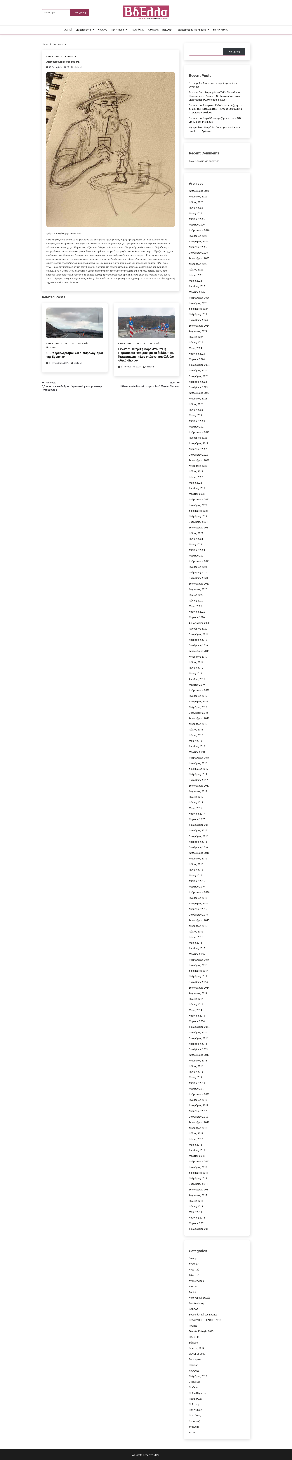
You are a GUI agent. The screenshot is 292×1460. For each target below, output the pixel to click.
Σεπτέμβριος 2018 (199, 718)
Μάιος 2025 (195, 280)
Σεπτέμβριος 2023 (199, 393)
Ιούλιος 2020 (196, 595)
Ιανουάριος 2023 (198, 437)
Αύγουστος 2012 (198, 1128)
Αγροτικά (194, 1269)
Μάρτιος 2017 (197, 819)
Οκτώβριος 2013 (198, 1049)
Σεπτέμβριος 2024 (199, 325)
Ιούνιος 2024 (196, 342)
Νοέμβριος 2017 (198, 774)
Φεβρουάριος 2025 (199, 297)
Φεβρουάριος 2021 (199, 561)
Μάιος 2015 (195, 942)
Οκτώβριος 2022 (198, 454)
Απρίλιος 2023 (197, 421)
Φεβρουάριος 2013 (199, 1094)
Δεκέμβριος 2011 (198, 1172)
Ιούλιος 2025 (196, 269)
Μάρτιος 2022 (197, 493)
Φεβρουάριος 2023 (199, 432)
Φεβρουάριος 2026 (199, 230)
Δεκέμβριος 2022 (198, 443)
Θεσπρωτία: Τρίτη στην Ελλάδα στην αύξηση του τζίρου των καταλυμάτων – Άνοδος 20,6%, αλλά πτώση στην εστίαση (215, 109)
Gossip (192, 1258)
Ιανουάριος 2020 (198, 628)
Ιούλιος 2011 (196, 1200)
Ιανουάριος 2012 (198, 1167)
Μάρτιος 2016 (197, 886)
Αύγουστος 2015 (198, 926)
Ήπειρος (102, 29)
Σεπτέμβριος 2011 (199, 1189)
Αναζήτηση (234, 51)
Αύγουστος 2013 (198, 1060)
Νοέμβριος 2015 (198, 909)
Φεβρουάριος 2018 (199, 757)
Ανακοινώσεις (197, 1280)
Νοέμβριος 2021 (198, 516)
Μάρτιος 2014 (197, 1021)
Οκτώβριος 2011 (198, 1184)
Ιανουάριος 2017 (198, 830)
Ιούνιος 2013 (196, 1071)
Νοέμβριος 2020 (198, 572)
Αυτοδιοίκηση (196, 1303)
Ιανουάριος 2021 (198, 566)
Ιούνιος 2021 (196, 538)
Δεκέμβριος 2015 (198, 903)
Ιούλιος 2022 (196, 471)
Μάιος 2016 (195, 875)
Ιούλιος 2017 (196, 796)
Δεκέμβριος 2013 (198, 1038)
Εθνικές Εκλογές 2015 (201, 1331)
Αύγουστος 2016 (198, 858)
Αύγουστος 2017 (198, 791)
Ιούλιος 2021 (196, 533)
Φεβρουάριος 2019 (199, 690)
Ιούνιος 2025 (196, 275)
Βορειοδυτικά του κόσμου (191, 29)
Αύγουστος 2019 (198, 656)
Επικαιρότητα (83, 29)
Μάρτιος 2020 (197, 617)
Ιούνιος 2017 (196, 802)
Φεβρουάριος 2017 (199, 824)
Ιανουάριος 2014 (198, 1032)
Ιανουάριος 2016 (198, 897)
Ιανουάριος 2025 (198, 303)
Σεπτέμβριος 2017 (199, 785)
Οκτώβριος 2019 (198, 645)
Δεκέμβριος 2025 (198, 241)
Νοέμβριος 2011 (198, 1178)
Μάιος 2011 (195, 1212)
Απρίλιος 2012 (197, 1150)
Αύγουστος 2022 (198, 465)
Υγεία (192, 1432)
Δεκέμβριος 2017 (198, 769)
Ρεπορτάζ (194, 1421)
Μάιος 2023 (195, 415)
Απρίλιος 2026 (197, 219)
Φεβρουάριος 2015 (199, 959)
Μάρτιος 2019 (197, 684)
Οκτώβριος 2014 (198, 982)
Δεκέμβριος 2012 (198, 1105)
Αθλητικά (153, 29)
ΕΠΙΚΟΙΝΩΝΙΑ (220, 29)
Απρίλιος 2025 (197, 286)
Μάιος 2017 (195, 808)
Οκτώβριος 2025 (198, 252)
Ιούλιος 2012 (196, 1133)
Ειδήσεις (193, 1342)
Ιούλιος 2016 (196, 864)
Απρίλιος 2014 (197, 1015)
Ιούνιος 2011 (196, 1206)
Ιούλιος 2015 (196, 931)
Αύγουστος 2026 (198, 196)
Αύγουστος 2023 (198, 398)
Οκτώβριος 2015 (198, 914)
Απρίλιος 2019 (197, 679)
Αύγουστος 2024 (198, 331)
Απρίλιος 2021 (197, 550)
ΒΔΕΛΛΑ (193, 1309)
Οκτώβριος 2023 (198, 387)
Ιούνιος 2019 (196, 667)
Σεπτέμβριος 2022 (199, 460)
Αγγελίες (194, 1264)
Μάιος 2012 (195, 1144)
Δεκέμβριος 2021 (198, 510)
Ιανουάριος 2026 (198, 235)
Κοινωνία (70, 56)
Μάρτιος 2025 (197, 292)
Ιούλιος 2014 (196, 998)
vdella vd (78, 67)
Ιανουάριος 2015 (198, 965)
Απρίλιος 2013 (197, 1083)
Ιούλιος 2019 (196, 662)
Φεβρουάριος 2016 (199, 892)
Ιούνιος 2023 (196, 409)
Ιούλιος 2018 (196, 729)
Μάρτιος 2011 (197, 1223)
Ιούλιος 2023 (196, 404)
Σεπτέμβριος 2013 (199, 1055)
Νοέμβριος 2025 (198, 247)
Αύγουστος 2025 (198, 264)
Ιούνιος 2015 (196, 937)
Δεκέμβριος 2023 (198, 376)
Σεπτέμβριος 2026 (199, 191)
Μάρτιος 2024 (197, 359)
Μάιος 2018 (195, 740)
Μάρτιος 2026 (197, 224)
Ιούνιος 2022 (196, 477)
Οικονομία (194, 1381)
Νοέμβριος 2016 (198, 841)
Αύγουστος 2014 (198, 993)
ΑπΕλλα (193, 1286)
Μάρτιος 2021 (197, 555)
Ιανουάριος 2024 (198, 370)
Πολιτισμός (117, 29)
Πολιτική (51, 347)
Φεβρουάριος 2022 (199, 499)
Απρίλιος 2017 (197, 813)
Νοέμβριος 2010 (198, 1376)
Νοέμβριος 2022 (198, 449)
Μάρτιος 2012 (197, 1155)
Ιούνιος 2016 (196, 869)
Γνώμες (193, 1325)
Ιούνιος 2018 (196, 735)
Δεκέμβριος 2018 (198, 701)
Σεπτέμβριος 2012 (199, 1122)
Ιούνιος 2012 (196, 1139)
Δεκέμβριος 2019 (198, 634)
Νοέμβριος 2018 (198, 707)
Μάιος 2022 (195, 482)
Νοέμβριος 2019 (198, 639)
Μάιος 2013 (195, 1077)
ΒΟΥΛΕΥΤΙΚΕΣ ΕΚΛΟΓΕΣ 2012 (205, 1320)
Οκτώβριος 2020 (198, 578)
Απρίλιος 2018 (197, 746)
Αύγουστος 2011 (198, 1195)
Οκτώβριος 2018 (198, 712)
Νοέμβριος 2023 (198, 381)
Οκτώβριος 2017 (198, 780)
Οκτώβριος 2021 (198, 522)
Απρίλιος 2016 (197, 881)
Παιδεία (193, 1387)
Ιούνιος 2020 (196, 600)
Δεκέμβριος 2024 (198, 308)
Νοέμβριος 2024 (198, 314)
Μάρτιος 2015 (197, 954)
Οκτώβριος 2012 (198, 1116)
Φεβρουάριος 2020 (199, 623)
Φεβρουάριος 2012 (199, 1161)
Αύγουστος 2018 (198, 724)
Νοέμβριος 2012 (198, 1111)
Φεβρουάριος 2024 (199, 364)
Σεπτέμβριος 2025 (199, 258)
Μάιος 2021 (195, 544)
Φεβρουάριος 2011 (199, 1228)
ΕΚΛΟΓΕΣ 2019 (197, 1353)
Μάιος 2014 (195, 1010)
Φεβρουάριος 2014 (199, 1026)
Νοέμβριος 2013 (198, 1043)
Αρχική (68, 29)
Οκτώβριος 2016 (198, 847)
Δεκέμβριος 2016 (198, 836)
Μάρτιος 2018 (197, 752)
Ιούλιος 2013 (196, 1066)
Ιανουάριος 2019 (198, 695)
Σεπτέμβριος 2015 (199, 920)
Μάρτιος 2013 (197, 1088)
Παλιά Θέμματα (197, 1393)
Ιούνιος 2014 (196, 1004)
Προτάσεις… (196, 1415)
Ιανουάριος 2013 (198, 1100)
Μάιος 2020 (195, 606)
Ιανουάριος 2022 (198, 505)
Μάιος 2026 (195, 213)
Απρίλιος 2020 (197, 611)
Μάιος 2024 (195, 348)
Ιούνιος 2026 (196, 207)
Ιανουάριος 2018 (198, 763)
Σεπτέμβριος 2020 (199, 583)
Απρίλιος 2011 (197, 1217)
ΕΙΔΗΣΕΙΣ (194, 1337)
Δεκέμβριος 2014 (198, 970)
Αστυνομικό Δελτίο (199, 1297)
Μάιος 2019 (195, 673)
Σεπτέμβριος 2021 (199, 527)
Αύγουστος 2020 (198, 589)
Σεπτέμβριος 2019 (199, 651)
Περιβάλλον (137, 29)
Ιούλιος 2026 (196, 202)
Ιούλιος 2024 (196, 336)
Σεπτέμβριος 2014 (199, 987)
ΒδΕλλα (166, 29)
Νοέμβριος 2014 (198, 976)
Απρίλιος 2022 (197, 488)
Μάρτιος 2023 (197, 426)
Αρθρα (192, 1292)
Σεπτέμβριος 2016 (199, 853)
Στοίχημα (194, 1426)
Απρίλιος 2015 (197, 948)
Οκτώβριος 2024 (198, 320)
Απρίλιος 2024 (197, 353)
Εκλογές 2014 (196, 1348)
